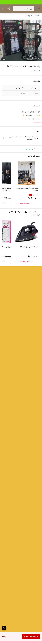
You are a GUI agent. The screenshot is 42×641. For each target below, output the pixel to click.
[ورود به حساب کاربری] (9, 8)
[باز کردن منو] (38, 8)
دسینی (34, 70)
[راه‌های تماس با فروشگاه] (4, 628)
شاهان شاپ (36, 16)
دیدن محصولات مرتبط (31, 636)
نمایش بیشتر (37, 122)
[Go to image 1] (4, 59)
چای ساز (27, 16)
